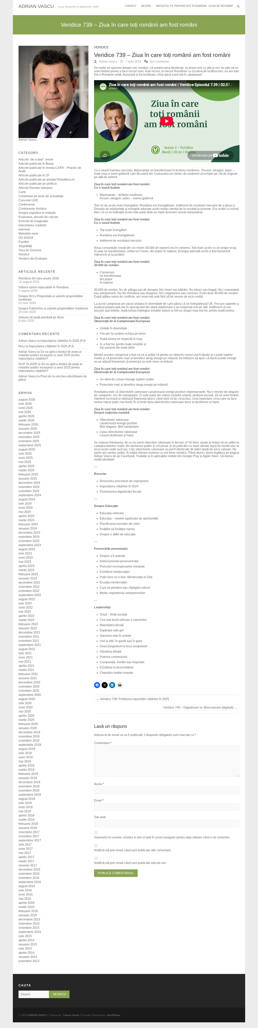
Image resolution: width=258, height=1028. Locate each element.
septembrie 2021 (30, 645)
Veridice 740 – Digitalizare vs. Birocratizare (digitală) (200, 707)
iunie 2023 (26, 557)
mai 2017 (25, 852)
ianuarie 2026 (28, 428)
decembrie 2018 (29, 782)
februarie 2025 (28, 474)
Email (99, 800)
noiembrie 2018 (29, 786)
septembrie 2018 (30, 794)
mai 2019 (25, 761)
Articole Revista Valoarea (36, 187)
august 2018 (27, 798)
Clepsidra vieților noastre (116, 672)
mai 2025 (25, 462)
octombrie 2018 (29, 790)
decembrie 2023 (29, 532)
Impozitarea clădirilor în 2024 (119, 486)
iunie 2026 (26, 407)
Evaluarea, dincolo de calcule (38, 217)
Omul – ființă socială (113, 614)
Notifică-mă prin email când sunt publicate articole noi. (130, 862)
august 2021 (27, 649)
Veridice (101, 47)
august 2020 (27, 699)
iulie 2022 (25, 603)
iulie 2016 (25, 890)
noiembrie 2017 (29, 832)
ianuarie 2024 (28, 528)
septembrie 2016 (30, 882)
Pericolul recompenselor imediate (122, 566)
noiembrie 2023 (29, 536)
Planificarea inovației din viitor (120, 523)
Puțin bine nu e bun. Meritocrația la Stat (126, 577)
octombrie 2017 (29, 836)
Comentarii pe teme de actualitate (41, 196)
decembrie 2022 (29, 582)
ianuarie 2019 (28, 778)
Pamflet (24, 241)
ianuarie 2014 (28, 956)
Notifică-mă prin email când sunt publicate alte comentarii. (132, 850)
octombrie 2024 (29, 491)
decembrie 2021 (29, 632)
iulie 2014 (25, 948)
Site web (100, 817)
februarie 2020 (28, 724)
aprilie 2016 (26, 902)
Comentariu (103, 743)
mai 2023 (25, 561)
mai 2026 (25, 412)
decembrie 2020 (29, 682)
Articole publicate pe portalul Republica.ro (47, 179)
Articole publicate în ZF (34, 175)
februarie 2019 (28, 773)
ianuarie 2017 (28, 865)
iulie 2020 (25, 703)
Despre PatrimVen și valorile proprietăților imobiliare (53, 308)
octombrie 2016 (29, 877)
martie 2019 (26, 769)
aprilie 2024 (26, 516)
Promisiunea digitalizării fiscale (120, 491)
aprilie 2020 (26, 715)
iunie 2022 (26, 607)
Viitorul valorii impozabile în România (44, 287)
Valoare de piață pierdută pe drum (41, 317)
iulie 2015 (25, 936)
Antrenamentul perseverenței (119, 561)
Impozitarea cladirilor (32, 225)
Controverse (27, 204)
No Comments (159, 61)
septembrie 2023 (30, 545)
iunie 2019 (26, 757)
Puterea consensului (113, 656)
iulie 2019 (25, 753)
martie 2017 (26, 861)
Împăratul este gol (112, 630)
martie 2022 (26, 620)
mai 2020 (25, 711)
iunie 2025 (26, 457)
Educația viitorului (112, 513)
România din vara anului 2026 (39, 278)
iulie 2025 (25, 453)
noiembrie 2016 (29, 873)
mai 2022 (25, 611)
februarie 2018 (28, 823)
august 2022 (27, 599)
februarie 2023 (28, 574)
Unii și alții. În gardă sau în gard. (121, 641)
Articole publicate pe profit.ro (38, 183)
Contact (130, 6)
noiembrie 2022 (29, 586)
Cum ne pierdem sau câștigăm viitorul (125, 587)
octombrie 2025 (29, 441)
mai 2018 (25, 811)
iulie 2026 (25, 403)
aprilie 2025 (26, 466)
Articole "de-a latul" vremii (36, 159)
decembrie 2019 (29, 732)
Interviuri (24, 229)
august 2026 (27, 399)
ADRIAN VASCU (36, 6)
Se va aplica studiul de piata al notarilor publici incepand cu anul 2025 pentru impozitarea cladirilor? (50, 355)
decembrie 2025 (29, 432)
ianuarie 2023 (28, 578)
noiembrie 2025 (29, 437)
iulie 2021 (25, 653)
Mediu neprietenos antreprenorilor (122, 593)
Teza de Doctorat (30, 250)
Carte (22, 192)
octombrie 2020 (29, 690)
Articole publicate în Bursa (36, 163)
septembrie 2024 (30, 495)
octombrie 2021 (29, 640)
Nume (99, 784)
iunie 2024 (26, 507)
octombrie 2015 (29, 927)
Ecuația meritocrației (113, 582)
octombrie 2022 (29, 590)
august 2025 (27, 449)
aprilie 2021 (26, 665)
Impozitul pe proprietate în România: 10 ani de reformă (194, 6)
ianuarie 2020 (28, 728)
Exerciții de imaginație (33, 221)
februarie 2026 (28, 424)
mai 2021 (25, 661)
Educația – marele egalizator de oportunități (129, 518)
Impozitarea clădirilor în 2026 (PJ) (62, 340)
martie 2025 (26, 470)
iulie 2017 (25, 844)
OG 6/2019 (26, 237)
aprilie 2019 (26, 765)
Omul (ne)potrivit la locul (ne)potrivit (123, 646)
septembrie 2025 (30, 445)
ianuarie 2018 (28, 828)
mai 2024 (25, 511)
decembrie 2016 (29, 869)
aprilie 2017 (26, 857)
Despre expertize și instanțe (37, 212)
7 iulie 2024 (133, 61)
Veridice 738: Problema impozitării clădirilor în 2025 (132, 699)
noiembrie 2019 (29, 736)
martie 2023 (26, 570)
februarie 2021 (28, 674)
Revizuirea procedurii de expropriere (124, 481)
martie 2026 (26, 420)
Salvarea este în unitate (115, 635)
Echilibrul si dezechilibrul (116, 667)
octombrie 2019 (29, 740)
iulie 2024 (25, 503)
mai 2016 (25, 898)
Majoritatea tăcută (112, 625)
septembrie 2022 (30, 595)
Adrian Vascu (108, 61)
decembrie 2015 (29, 919)
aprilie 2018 (26, 815)
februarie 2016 (28, 911)
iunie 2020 (26, 707)
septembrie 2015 (30, 931)
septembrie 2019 (30, 744)
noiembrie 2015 (29, 923)
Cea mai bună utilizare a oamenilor (123, 619)
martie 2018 (26, 819)
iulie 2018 (25, 803)
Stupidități (25, 246)
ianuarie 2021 (28, 678)
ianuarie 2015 (28, 944)
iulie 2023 (25, 553)
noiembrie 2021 (29, 636)
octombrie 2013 (29, 961)
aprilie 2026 (26, 416)
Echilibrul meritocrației (115, 571)
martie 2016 (26, 907)
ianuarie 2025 (28, 478)
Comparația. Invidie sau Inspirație (122, 662)
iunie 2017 (26, 848)
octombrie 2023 (29, 541)
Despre (146, 6)
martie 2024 (26, 520)
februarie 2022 (28, 624)
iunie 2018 (26, 807)
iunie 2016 (26, 894)
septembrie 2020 (30, 694)
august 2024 (27, 499)
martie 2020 (26, 719)
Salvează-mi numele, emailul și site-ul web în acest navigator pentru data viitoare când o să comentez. (162, 837)
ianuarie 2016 (28, 915)
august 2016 (27, 886)
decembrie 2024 (29, 482)
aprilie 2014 (26, 952)
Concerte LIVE (28, 200)
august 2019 (27, 748)
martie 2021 (26, 669)
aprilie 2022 (26, 615)
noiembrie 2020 (29, 686)
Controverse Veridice (33, 208)
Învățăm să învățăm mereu (117, 529)
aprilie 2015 (26, 940)
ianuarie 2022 (28, 628)
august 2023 (27, 549)
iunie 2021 (26, 657)
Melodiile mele (28, 233)
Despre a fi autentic (113, 555)
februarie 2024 (28, 524)
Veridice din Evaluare (33, 258)
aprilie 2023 (26, 565)
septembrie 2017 (30, 840)
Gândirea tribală (110, 651)
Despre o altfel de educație (118, 534)
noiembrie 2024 (29, 486)
